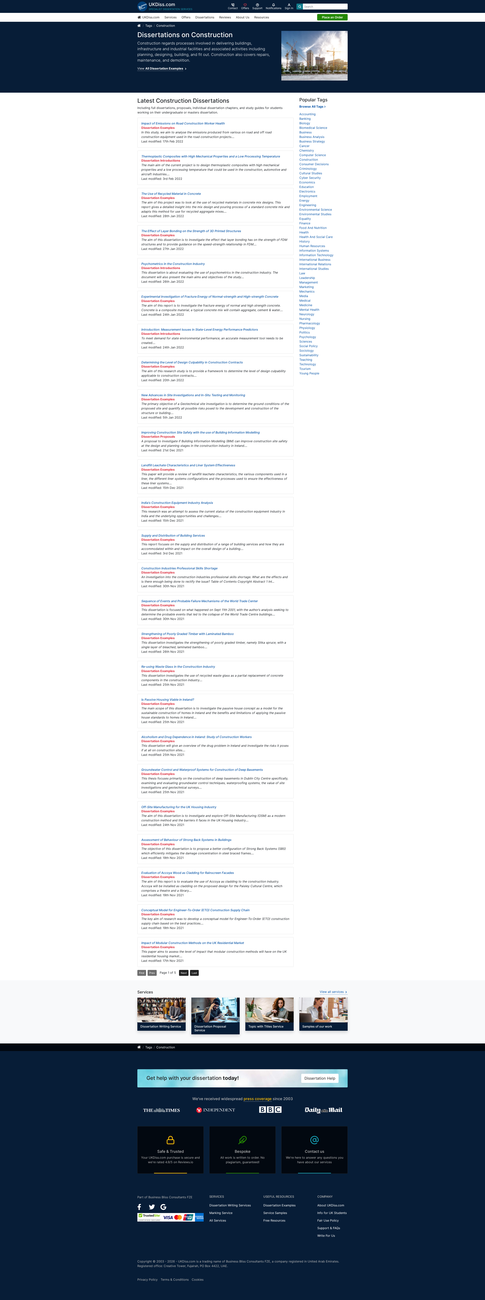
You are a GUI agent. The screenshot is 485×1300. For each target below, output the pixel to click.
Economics (307, 182)
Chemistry (306, 150)
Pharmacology (309, 323)
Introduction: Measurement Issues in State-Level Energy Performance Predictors (199, 329)
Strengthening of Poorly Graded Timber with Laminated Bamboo (187, 634)
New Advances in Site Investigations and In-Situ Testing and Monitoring (193, 395)
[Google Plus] (163, 1206)
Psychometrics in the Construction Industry (173, 264)
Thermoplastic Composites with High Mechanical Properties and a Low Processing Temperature (210, 156)
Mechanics (306, 291)
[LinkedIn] (152, 1206)
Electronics (307, 191)
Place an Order (332, 17)
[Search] (299, 6)
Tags (148, 25)
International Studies (314, 269)
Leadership (307, 278)
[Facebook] (140, 1206)
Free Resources (274, 1220)
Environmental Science (315, 209)
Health (304, 232)
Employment (308, 196)
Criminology (308, 169)
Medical (305, 300)
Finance (304, 223)
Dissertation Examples (279, 1205)
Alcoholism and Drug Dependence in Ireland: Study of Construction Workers (196, 737)
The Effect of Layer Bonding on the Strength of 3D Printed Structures (191, 231)
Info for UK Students (332, 1213)
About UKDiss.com (330, 1205)
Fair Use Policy (328, 1220)
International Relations (315, 264)
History (304, 241)
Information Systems (314, 250)
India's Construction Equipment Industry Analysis (177, 503)
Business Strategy (312, 141)
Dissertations (204, 17)
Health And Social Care (316, 237)
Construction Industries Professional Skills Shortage (179, 568)
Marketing (306, 287)
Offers (185, 17)
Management (308, 282)
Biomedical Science (313, 128)
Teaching (305, 360)
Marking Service (220, 1213)
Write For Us (326, 1235)
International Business (314, 259)
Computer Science (312, 155)
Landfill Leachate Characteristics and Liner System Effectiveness (188, 465)
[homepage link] (139, 25)
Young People (309, 373)
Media (303, 296)
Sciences (305, 341)
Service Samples (275, 1213)
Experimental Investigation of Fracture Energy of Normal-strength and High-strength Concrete (209, 296)
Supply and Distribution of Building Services (173, 535)
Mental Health (309, 309)
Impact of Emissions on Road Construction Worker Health (183, 123)
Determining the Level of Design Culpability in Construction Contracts (192, 362)
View (160, 68)
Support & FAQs (328, 1228)
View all (332, 992)
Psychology (307, 337)
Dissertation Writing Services (230, 1205)
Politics (304, 332)
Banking (305, 119)
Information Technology (316, 255)
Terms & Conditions (175, 1279)
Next (184, 972)
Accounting (307, 114)
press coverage (258, 1099)
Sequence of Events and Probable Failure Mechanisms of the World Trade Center (199, 601)
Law (302, 273)
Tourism (305, 369)
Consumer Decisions (314, 164)
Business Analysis (311, 137)
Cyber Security (310, 178)
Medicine (305, 305)
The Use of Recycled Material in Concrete (171, 194)
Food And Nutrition (313, 228)
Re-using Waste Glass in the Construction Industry (178, 666)
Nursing (304, 319)
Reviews (225, 17)
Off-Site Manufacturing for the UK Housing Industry (178, 807)
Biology (304, 123)
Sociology (306, 350)
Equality (305, 219)
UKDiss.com (150, 17)
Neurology (306, 314)
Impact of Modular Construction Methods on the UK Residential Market (192, 943)
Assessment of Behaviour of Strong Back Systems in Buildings (186, 840)
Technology (307, 364)
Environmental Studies (315, 214)
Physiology (307, 328)
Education (306, 187)
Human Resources (312, 246)
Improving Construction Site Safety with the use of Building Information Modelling (200, 432)
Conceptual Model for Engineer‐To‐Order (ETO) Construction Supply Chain (195, 910)
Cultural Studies (310, 173)
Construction (165, 25)
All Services (217, 1220)
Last (194, 972)
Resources (261, 17)
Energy (304, 200)
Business (305, 132)
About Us (242, 17)
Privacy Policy (147, 1279)
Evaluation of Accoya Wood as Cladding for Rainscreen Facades (187, 873)
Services (170, 17)
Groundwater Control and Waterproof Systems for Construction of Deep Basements (202, 770)
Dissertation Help (319, 1078)
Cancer (304, 146)
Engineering (307, 205)
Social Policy (308, 346)
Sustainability (308, 355)
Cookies (197, 1279)
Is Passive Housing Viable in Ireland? (167, 699)
